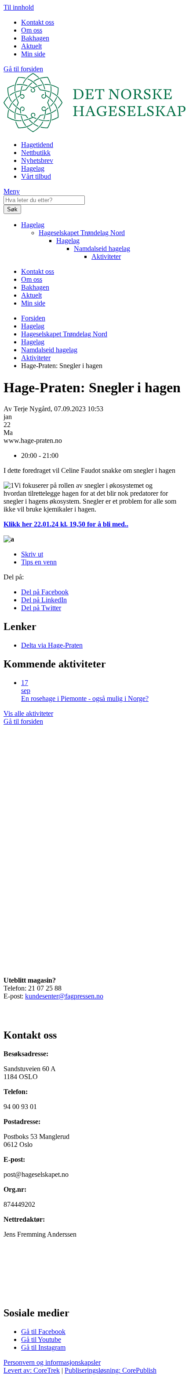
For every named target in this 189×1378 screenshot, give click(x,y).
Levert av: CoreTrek (32, 1370)
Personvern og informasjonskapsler (52, 1362)
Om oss (31, 30)
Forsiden (33, 318)
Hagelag (32, 168)
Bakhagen (35, 38)
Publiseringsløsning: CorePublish (110, 1370)
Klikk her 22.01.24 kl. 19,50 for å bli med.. (66, 524)
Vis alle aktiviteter (28, 713)
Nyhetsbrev (37, 160)
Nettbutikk (36, 152)
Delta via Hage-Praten (52, 645)
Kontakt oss (37, 22)
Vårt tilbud (36, 176)
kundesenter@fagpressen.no (64, 996)
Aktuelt (31, 46)
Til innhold (19, 7)
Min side (33, 54)
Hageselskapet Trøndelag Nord (82, 232)
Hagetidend (37, 144)
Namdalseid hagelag (102, 248)
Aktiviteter (106, 256)
